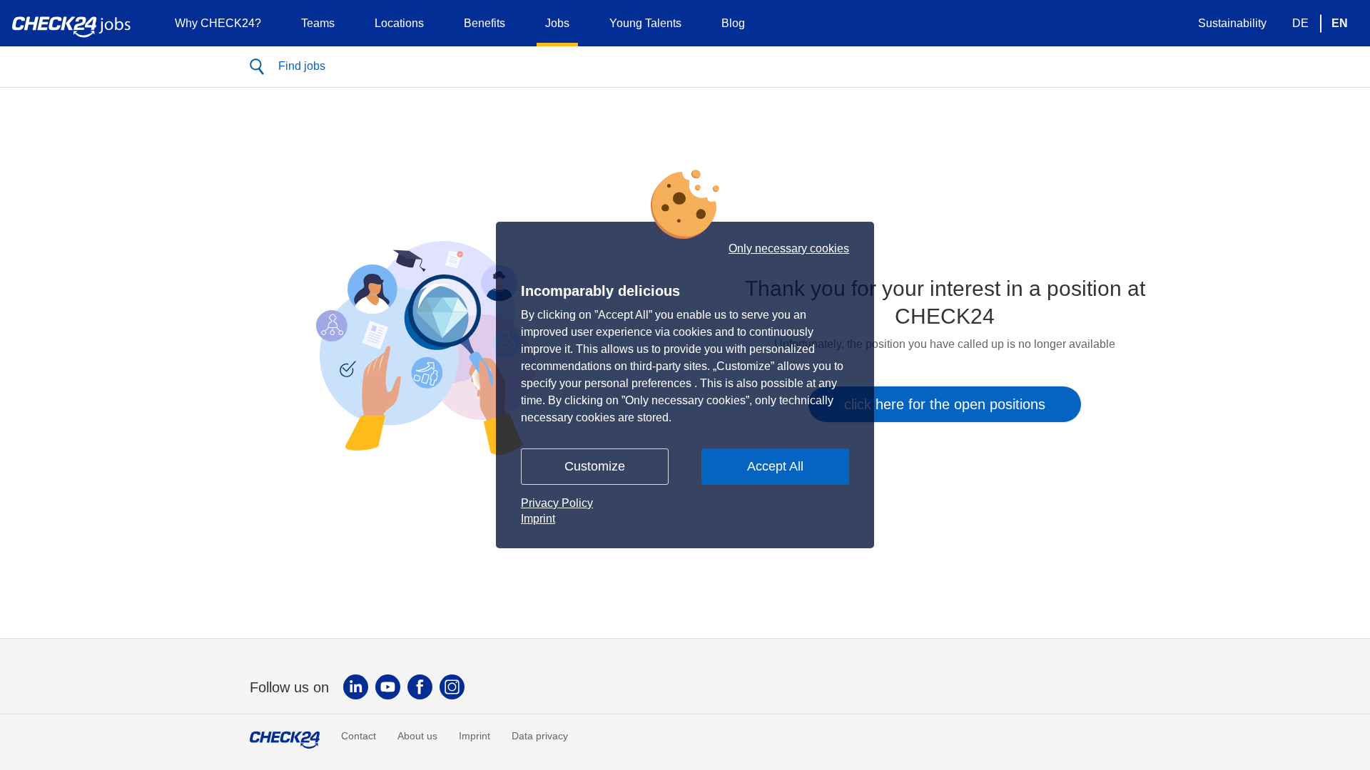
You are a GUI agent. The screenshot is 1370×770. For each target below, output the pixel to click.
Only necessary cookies (789, 249)
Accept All (775, 466)
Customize (594, 466)
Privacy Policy (557, 503)
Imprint (538, 519)
